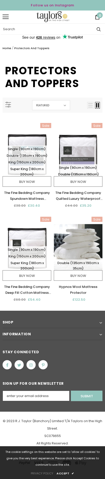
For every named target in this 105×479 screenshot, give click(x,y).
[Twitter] (19, 364)
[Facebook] (7, 364)
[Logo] (52, 16)
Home (7, 48)
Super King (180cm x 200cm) (27, 171)
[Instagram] (31, 364)
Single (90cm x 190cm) (27, 149)
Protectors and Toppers (31, 48)
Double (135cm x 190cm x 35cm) (78, 266)
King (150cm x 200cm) (27, 162)
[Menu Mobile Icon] (6, 17)
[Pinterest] (43, 364)
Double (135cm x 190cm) (27, 155)
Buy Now (27, 181)
